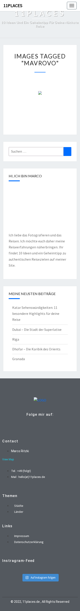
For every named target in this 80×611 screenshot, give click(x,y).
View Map (8, 459)
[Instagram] (46, 424)
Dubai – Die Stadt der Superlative (37, 329)
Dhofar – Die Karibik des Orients (36, 349)
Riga (15, 339)
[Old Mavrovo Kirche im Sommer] (40, 93)
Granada (18, 359)
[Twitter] (39, 424)
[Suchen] (67, 151)
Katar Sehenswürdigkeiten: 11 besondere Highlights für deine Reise (35, 313)
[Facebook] (32, 424)
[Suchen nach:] (40, 151)
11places (12, 5)
